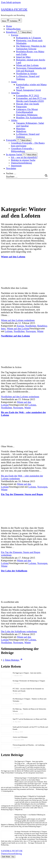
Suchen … (11, 173)
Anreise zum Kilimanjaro (20, 737)
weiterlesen (18, 320)
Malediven (21, 131)
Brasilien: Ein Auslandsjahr (29, 117)
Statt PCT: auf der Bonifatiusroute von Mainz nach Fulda (29, 719)
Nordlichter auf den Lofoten (15, 336)
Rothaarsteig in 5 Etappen (28, 37)
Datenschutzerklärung (21, 163)
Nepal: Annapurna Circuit (28, 90)
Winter (40, 331)
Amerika (15, 92)
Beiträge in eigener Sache (23, 160)
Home (9, 26)
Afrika (14, 120)
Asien (14, 81)
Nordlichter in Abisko (26, 73)
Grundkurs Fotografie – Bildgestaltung (22, 150)
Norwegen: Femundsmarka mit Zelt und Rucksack (31, 69)
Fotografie (11, 140)
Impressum (16, 165)
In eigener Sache (14, 154)
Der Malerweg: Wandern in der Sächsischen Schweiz (31, 47)
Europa (14, 35)
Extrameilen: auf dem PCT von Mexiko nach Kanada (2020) (31, 99)
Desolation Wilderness (26, 114)
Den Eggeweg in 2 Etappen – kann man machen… (28, 673)
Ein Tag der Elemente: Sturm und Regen (22, 494)
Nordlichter (30, 325)
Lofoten (8, 331)
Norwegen (31, 331)
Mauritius (20, 128)
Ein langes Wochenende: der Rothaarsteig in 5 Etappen (29, 681)
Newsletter (11, 168)
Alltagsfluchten (13, 29)
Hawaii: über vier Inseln (27, 103)
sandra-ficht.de (14, 9)
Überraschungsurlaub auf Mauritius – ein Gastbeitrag (28, 745)
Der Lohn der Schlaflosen (14, 570)
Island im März (23, 57)
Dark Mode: (6, 857)
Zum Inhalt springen (11, 2)
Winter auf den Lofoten (27, 65)
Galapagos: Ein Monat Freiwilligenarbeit (27, 110)
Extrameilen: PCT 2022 (27, 95)
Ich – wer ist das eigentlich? (24, 157)
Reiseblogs (11, 32)
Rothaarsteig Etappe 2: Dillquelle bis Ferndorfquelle (30, 796)
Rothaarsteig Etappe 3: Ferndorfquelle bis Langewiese (31, 778)
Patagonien (21, 106)
